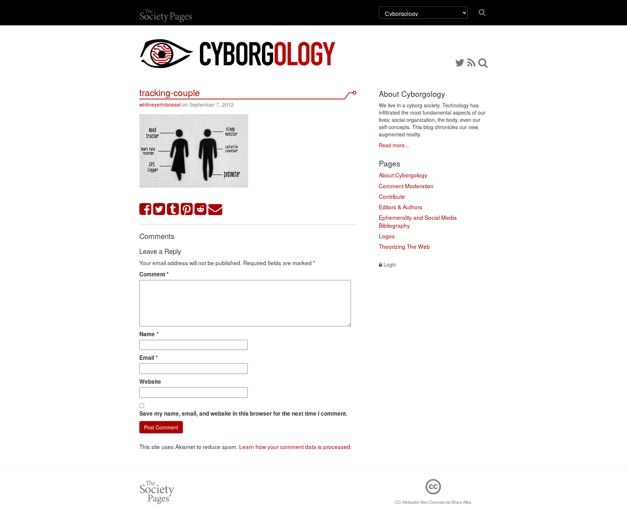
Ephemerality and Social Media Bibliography (418, 221)
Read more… (394, 145)
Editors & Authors (400, 207)
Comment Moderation (406, 186)
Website (150, 382)
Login (389, 264)
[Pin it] (187, 209)
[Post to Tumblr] (173, 209)
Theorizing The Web (404, 246)
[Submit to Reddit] (200, 209)
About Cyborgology (403, 175)
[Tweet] (159, 209)
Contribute (392, 196)
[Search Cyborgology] (483, 62)
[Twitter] (459, 62)
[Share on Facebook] (145, 209)
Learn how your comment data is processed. (295, 446)
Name (149, 334)
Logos (387, 236)
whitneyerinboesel (160, 104)
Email (148, 358)
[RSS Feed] (471, 62)
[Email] (215, 209)
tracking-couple (169, 92)
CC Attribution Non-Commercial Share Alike (433, 502)
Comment (154, 274)
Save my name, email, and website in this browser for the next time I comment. (243, 413)
